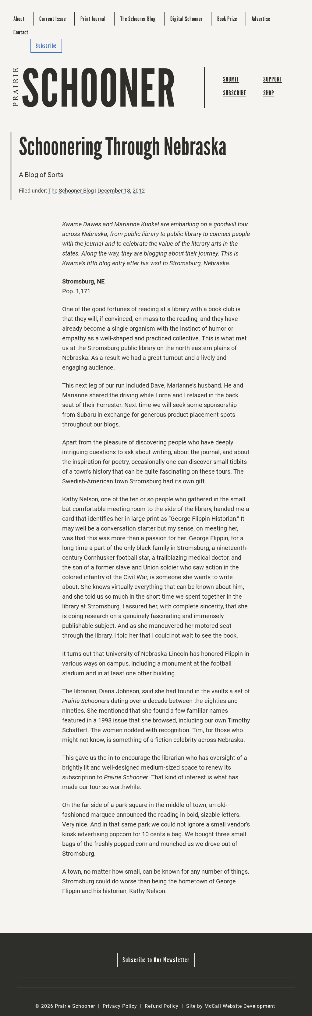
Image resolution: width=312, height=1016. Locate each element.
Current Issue (52, 19)
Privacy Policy (120, 1006)
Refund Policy (162, 1006)
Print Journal (93, 19)
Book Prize (227, 19)
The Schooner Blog (138, 19)
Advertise (261, 19)
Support (272, 79)
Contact (20, 32)
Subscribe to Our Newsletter (156, 960)
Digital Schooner (186, 19)
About (19, 19)
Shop (268, 93)
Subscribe (46, 45)
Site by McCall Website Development (230, 1006)
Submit (231, 79)
